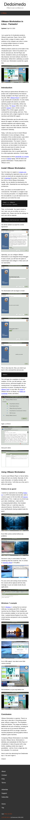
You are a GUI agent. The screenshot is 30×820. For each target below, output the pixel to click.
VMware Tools (5, 389)
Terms (4, 782)
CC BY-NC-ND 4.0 (6, 817)
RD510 (9, 158)
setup (21, 389)
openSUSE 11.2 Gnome (22, 156)
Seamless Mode (7, 562)
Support (4, 793)
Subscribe (5, 797)
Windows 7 (8, 607)
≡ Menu (4, 13)
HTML (5, 814)
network (9, 108)
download (8, 178)
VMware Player (14, 98)
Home (4, 804)
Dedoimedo (15, 4)
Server (14, 106)
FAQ (3, 779)
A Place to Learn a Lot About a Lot (15, 8)
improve (25, 497)
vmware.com (22, 172)
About (4, 771)
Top (3, 808)
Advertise (5, 789)
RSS (11, 814)
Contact (4, 775)
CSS (8, 814)
